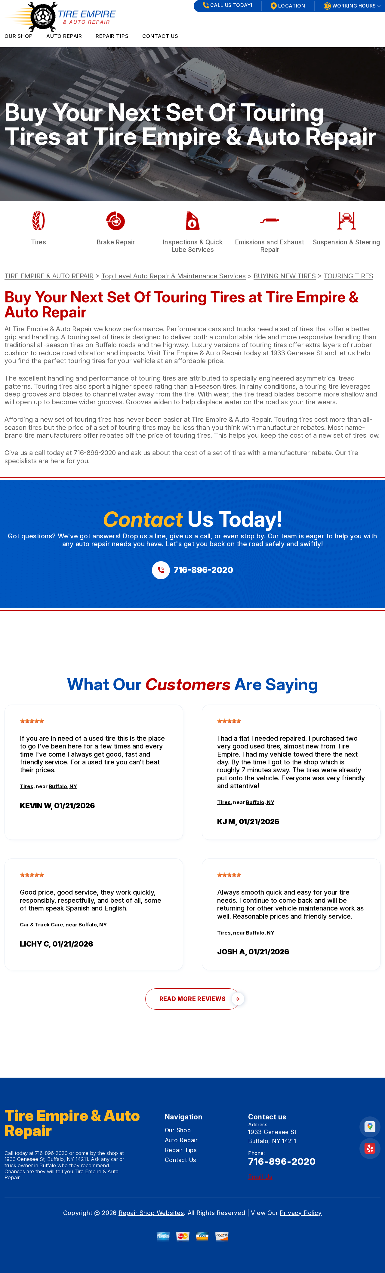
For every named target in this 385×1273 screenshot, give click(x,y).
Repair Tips (112, 36)
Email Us (260, 1177)
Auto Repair (64, 36)
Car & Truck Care (41, 925)
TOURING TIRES (348, 276)
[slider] (32, 720)
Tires (26, 786)
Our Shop (19, 36)
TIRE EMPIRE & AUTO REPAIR (49, 276)
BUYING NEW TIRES (285, 276)
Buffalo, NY (63, 786)
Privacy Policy (301, 1212)
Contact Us (160, 36)
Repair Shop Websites (151, 1212)
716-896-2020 (95, 453)
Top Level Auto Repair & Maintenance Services (173, 276)
